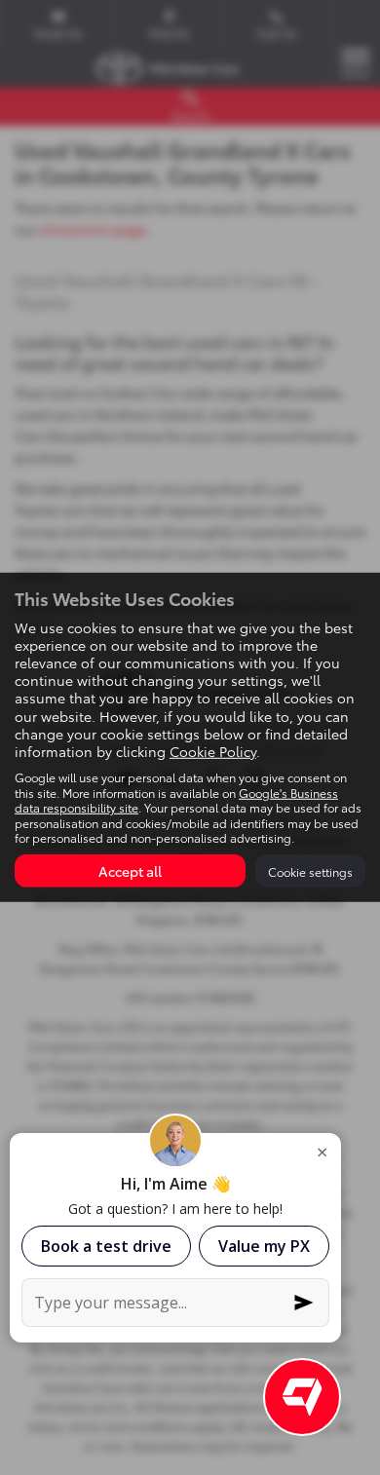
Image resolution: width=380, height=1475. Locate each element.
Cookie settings (310, 871)
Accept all (130, 871)
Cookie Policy (213, 751)
